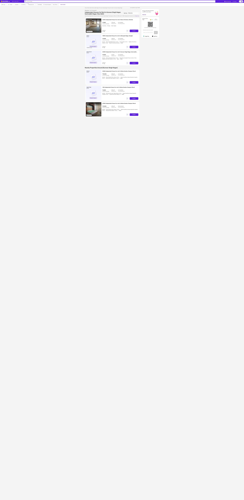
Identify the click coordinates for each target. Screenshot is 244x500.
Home (86, 7)
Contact (133, 30)
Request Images (93, 46)
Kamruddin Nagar (95, 7)
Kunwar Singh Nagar (103, 7)
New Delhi (90, 7)
